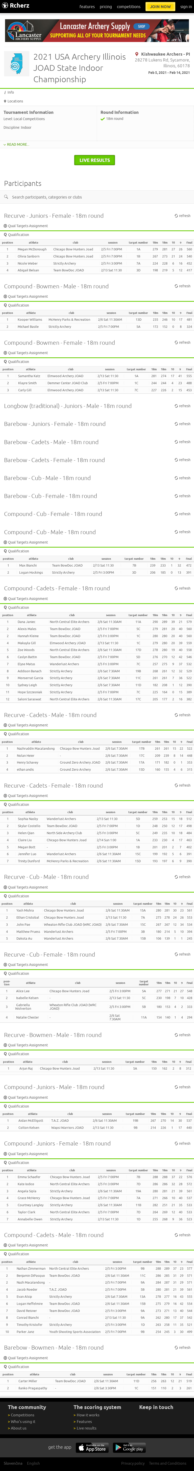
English (33, 1463)
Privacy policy (132, 1463)
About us (17, 1428)
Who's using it (21, 1421)
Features (83, 1421)
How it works (86, 1415)
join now (160, 6)
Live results (85, 1428)
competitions (128, 6)
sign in (186, 6)
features (87, 6)
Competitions (21, 1415)
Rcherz (19, 5)
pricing (106, 6)
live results (95, 160)
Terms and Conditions (167, 1463)
